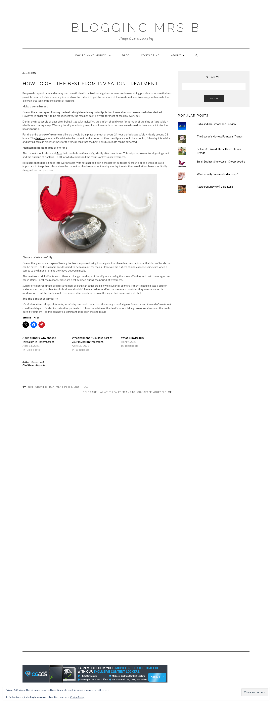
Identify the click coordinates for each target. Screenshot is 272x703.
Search (213, 98)
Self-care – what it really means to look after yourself (124, 392)
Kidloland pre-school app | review (216, 124)
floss (59, 153)
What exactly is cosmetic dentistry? (217, 174)
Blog (126, 55)
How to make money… (91, 55)
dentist (39, 138)
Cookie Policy (77, 697)
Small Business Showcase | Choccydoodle (221, 161)
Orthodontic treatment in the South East (59, 387)
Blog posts (40, 365)
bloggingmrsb (38, 362)
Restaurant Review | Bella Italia (215, 186)
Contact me (150, 55)
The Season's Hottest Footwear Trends (220, 136)
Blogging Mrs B (136, 28)
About (176, 55)
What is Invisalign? (132, 337)
